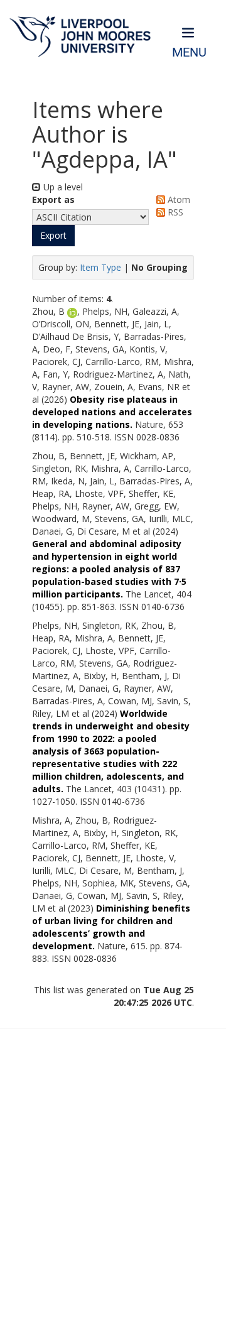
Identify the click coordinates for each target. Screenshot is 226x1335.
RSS (174, 212)
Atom (177, 199)
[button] (53, 235)
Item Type (100, 267)
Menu (189, 52)
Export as (53, 199)
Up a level (62, 187)
